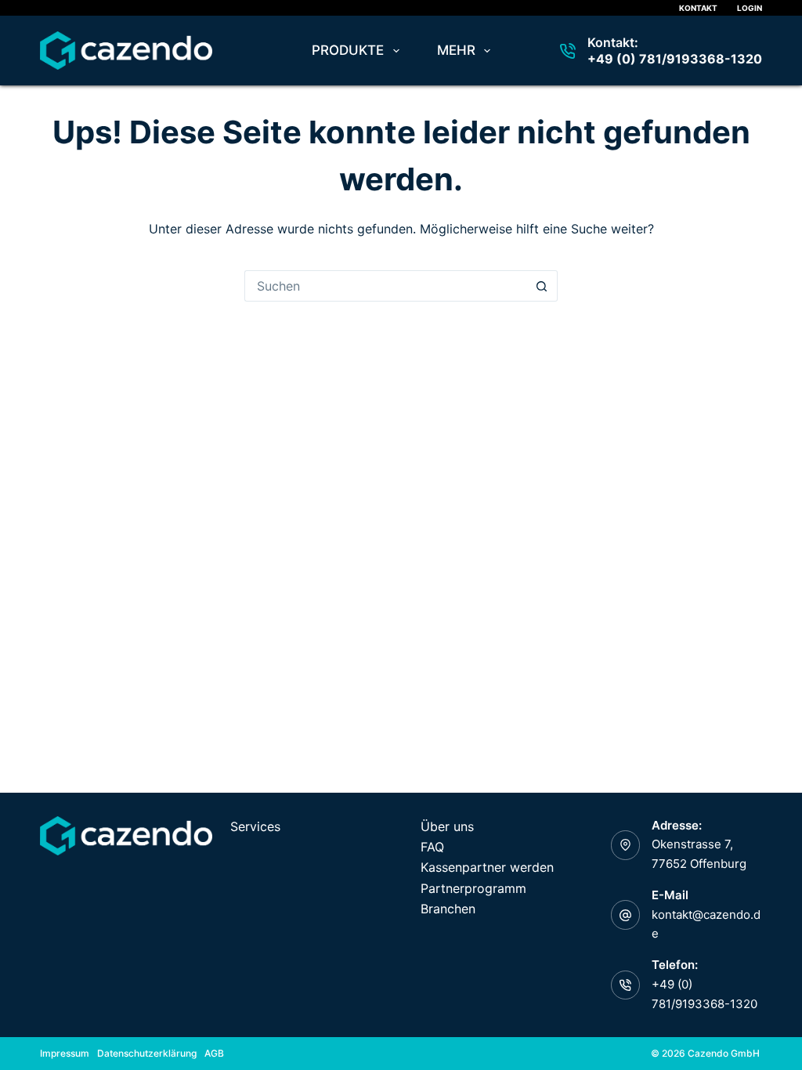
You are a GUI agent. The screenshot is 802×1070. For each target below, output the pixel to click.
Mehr (456, 50)
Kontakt (698, 8)
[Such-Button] (542, 286)
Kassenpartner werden (487, 867)
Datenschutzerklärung (147, 1053)
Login (749, 8)
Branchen (448, 908)
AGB (214, 1053)
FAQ (432, 847)
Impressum (64, 1053)
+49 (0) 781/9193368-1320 (674, 59)
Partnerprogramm (473, 888)
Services (255, 826)
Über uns (447, 826)
